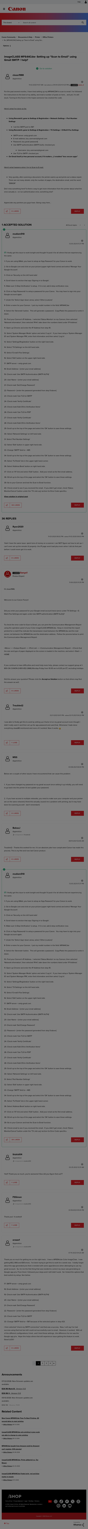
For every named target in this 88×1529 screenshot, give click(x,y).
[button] (76, 746)
